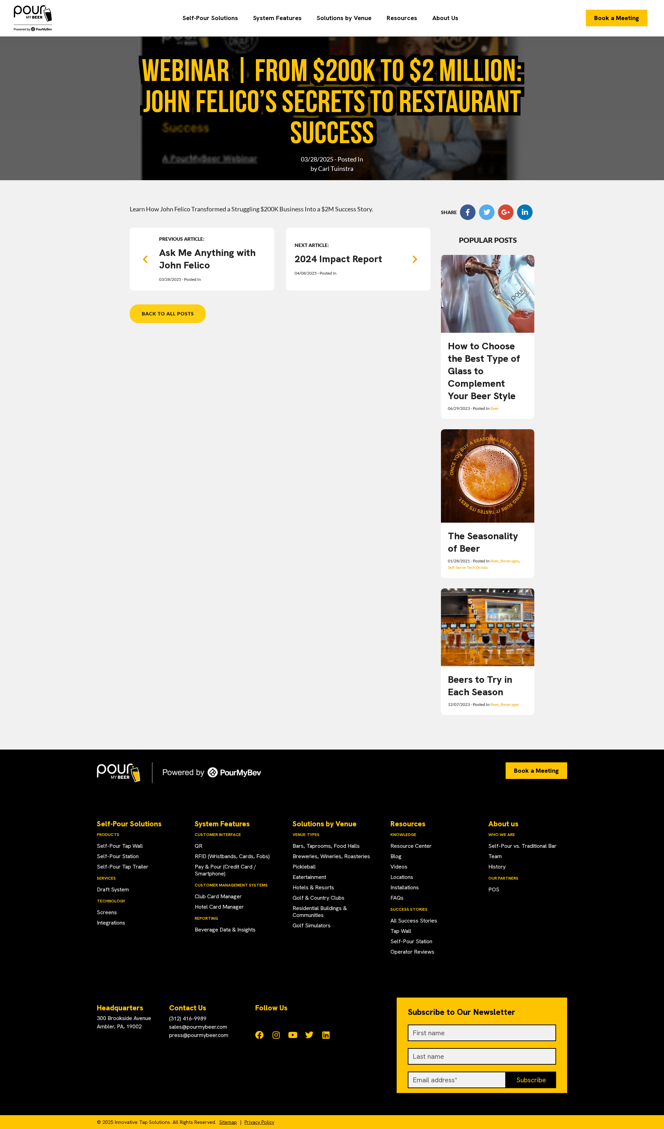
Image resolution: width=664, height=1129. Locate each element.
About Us (445, 18)
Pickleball (304, 866)
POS (493, 889)
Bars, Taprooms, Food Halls (326, 846)
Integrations (111, 922)
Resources (402, 18)
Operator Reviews (412, 951)
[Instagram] (276, 1035)
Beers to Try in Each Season (480, 685)
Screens (107, 912)
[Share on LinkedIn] (525, 212)
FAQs (397, 897)
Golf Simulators (312, 925)
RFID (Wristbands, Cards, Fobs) (232, 856)
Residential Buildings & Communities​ (320, 912)
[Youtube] (292, 1035)
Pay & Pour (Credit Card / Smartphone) (225, 870)
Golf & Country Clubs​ (318, 897)
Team (495, 856)
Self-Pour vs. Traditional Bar (522, 846)
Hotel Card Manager (219, 906)
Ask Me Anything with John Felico (207, 258)
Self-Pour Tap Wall (120, 846)
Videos (398, 866)
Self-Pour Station (118, 856)
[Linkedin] (326, 1035)
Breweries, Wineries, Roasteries (331, 856)
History (497, 866)
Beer (494, 408)
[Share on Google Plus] (506, 212)
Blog (396, 856)
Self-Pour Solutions (210, 18)
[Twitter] (309, 1035)
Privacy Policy (259, 1122)
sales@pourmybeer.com (198, 1026)
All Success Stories (413, 920)
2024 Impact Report (338, 259)
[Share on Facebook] (468, 212)
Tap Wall (400, 931)
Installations (404, 887)
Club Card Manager (218, 896)
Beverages (509, 561)
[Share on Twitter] (487, 212)
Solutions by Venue (344, 18)
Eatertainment (309, 877)
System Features (277, 18)
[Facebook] (259, 1035)
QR (198, 846)
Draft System (113, 889)
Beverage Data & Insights (225, 929)
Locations (401, 877)
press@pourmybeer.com (198, 1035)
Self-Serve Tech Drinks (468, 567)
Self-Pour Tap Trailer (122, 866)
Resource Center (411, 846)
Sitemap (228, 1122)
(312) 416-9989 (187, 1018)
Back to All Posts (168, 313)
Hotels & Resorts (313, 887)
